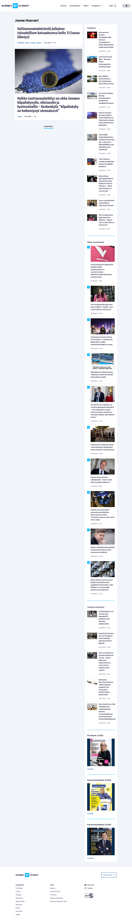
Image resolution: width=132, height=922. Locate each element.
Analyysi (33, 43)
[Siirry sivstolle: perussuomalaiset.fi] (100, 895)
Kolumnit (19, 911)
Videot (86, 6)
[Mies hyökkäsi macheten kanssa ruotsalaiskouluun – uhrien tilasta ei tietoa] (92, 82)
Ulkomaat (19, 898)
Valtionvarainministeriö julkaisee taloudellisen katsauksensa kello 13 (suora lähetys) (48, 33)
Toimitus (53, 895)
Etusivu (63, 6)
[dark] (124, 6)
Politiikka (20, 43)
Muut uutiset (20, 901)
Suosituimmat (75, 6)
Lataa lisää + (48, 126)
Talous (27, 43)
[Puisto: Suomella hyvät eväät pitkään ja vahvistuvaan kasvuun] (92, 204)
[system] (126, 6)
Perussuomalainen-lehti (58, 901)
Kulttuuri (19, 905)
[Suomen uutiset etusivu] (12, 5)
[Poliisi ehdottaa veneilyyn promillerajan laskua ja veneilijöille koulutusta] (92, 165)
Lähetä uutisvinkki (56, 898)
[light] (129, 6)
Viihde (18, 914)
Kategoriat (96, 6)
